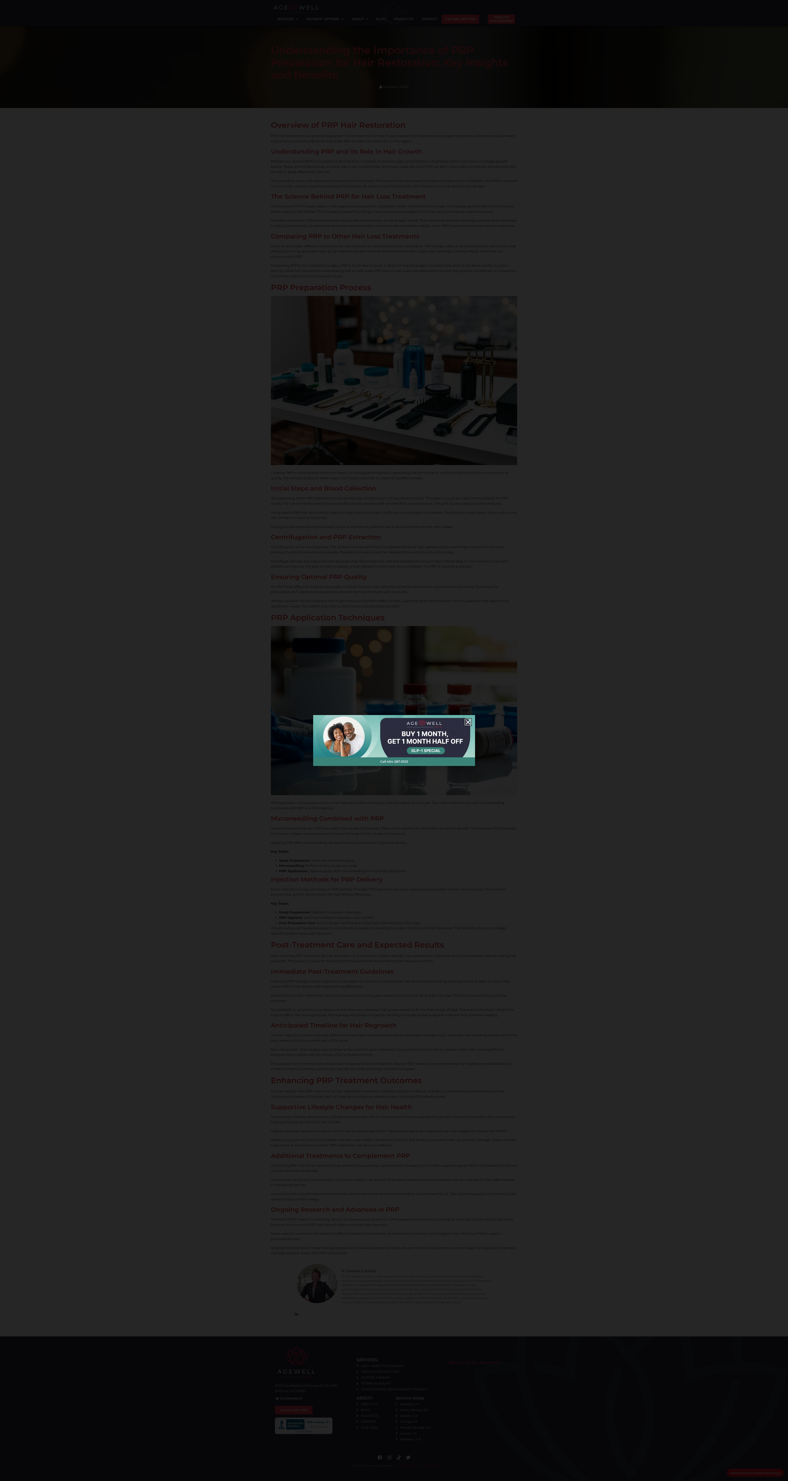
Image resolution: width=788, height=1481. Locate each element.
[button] (468, 722)
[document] (394, 740)
